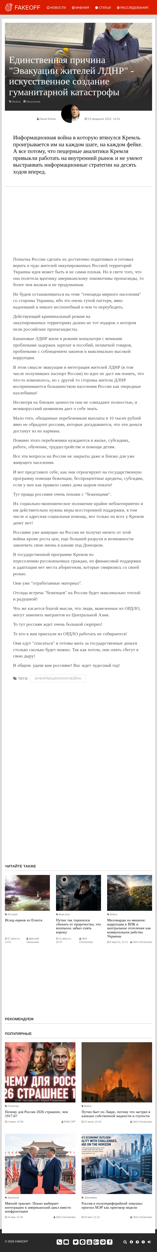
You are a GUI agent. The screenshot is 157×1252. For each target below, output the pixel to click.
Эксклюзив (33, 101)
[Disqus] (78, 806)
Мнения (82, 7)
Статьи (104, 7)
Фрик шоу (64, 914)
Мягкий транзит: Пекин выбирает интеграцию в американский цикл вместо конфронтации (38, 1207)
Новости (57, 7)
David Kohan (47, 118)
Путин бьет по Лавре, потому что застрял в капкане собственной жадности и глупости (116, 1114)
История (13, 914)
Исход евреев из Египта (23, 920)
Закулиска (13, 1197)
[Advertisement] (78, 221)
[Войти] (149, 1242)
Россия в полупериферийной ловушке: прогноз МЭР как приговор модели (112, 1205)
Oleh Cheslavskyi (142, 942)
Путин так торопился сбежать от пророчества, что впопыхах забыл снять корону (78, 926)
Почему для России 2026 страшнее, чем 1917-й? (36, 1114)
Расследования (134, 7)
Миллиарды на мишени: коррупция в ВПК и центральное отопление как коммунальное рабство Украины (129, 928)
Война (16, 101)
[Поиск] (125, 1242)
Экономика (90, 1197)
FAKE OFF (69, 1121)
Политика (13, 1106)
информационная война (58, 678)
